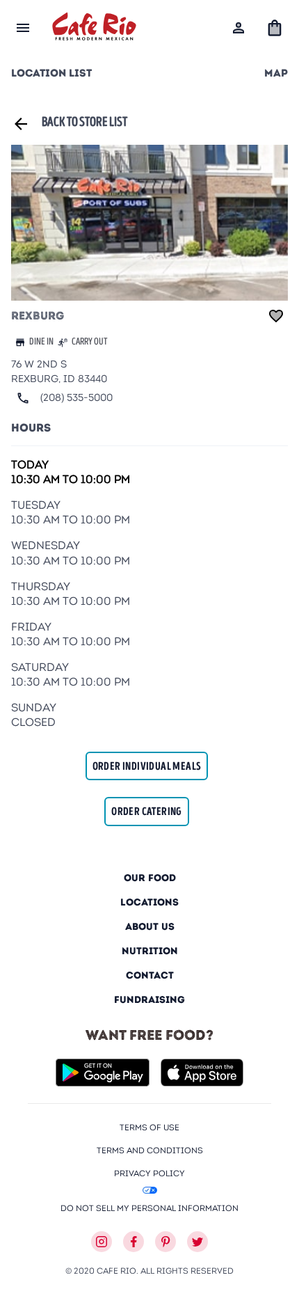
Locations (149, 902)
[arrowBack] (21, 124)
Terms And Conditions (150, 1150)
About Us (150, 927)
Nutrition (150, 951)
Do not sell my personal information (149, 1208)
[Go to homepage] (94, 28)
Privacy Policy (149, 1173)
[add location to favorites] (276, 316)
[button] (274, 28)
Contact (150, 975)
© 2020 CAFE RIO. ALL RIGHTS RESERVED (149, 1270)
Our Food (150, 878)
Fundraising (149, 1000)
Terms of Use (149, 1127)
